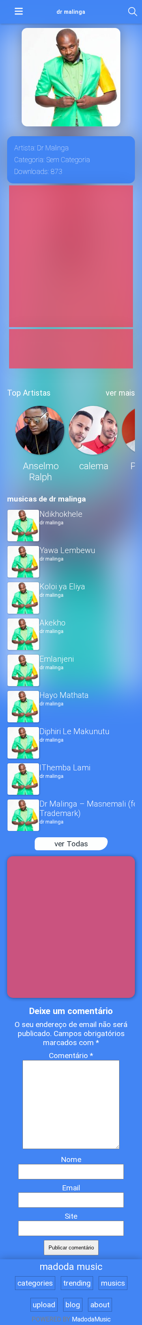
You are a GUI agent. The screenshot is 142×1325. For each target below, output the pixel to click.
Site (71, 1216)
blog (72, 1304)
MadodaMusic (91, 1319)
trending (77, 1283)
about (100, 1304)
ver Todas (71, 843)
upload (44, 1304)
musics (113, 1283)
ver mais (120, 393)
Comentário (71, 1055)
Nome (71, 1159)
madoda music (71, 1266)
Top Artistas (28, 393)
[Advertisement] (71, 256)
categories (35, 1283)
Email (71, 1187)
